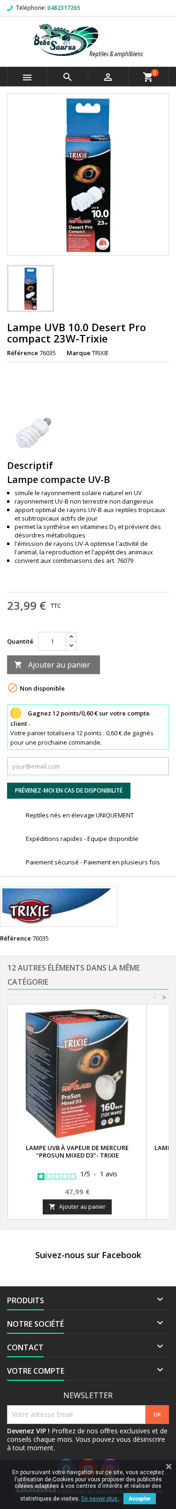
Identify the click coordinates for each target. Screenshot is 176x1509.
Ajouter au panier (52, 665)
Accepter (140, 1498)
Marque (79, 353)
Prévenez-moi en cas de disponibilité (68, 790)
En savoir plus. (100, 1498)
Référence (22, 353)
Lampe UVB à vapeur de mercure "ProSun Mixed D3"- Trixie (77, 1151)
